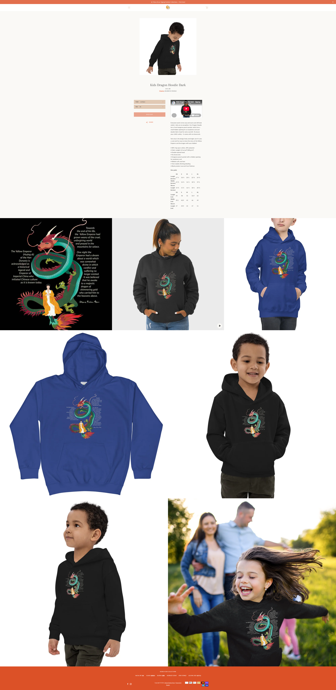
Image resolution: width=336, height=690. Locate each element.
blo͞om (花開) (161, 675)
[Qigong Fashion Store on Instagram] (131, 684)
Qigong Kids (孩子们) (194, 675)
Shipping (161, 91)
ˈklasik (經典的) (150, 675)
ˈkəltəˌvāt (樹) (139, 675)
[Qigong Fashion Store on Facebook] (128, 684)
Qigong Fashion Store (169, 683)
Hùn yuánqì (182, 675)
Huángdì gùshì (172, 675)
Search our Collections (168, 671)
